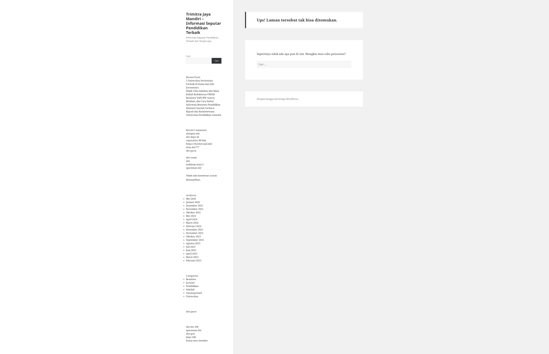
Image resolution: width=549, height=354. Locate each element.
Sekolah (190, 289)
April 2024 (191, 219)
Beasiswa (191, 279)
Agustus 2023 (193, 243)
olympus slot (193, 133)
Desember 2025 (194, 205)
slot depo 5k (192, 137)
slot (188, 161)
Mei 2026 (191, 198)
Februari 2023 (193, 260)
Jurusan (190, 282)
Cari (188, 56)
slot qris (190, 333)
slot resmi (191, 157)
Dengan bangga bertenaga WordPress (277, 99)
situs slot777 (192, 147)
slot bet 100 (192, 326)
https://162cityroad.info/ (199, 143)
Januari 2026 (193, 202)
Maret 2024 (192, 222)
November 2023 (194, 233)
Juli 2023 (190, 246)
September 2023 (195, 239)
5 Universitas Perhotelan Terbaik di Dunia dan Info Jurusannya (200, 84)
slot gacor (191, 150)
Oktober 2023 (193, 236)
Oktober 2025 (193, 212)
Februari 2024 (193, 226)
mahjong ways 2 (195, 164)
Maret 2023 (192, 257)
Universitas (192, 296)
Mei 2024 (191, 215)
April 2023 (191, 253)
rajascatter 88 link (196, 140)
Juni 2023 (191, 250)
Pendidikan (192, 286)
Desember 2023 (194, 229)
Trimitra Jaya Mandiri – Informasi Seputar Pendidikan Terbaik (203, 23)
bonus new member (197, 340)
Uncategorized (194, 293)
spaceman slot (193, 167)
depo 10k (191, 337)
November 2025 (194, 209)
